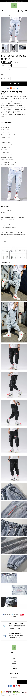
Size (2, 74)
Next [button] (25, 48)
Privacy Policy (14, 671)
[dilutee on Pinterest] (14, 686)
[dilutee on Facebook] (9, 686)
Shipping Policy (14, 666)
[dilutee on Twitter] (11, 686)
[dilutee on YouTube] (19, 686)
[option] (14, 30)
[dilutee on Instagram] (16, 686)
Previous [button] (3, 48)
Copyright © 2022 (14, 695)
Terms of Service (14, 673)
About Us (14, 663)
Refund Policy (14, 668)
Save (22, 614)
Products (14, 661)
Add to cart (14, 84)
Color (2, 69)
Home (2, 15)
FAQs (14, 658)
